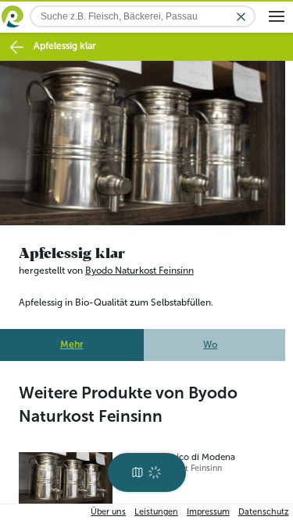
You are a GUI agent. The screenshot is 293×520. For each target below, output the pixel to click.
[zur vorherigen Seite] (17, 47)
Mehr (72, 339)
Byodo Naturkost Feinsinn (139, 265)
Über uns (108, 512)
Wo (210, 339)
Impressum (208, 512)
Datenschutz (263, 512)
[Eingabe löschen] (241, 17)
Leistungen (156, 512)
